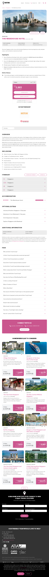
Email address (5, 508)
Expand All (42, 174)
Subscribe (24, 515)
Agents (22, 2)
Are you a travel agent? (30, 508)
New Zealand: (33, 325)
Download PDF (24, 92)
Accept (20, 573)
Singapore (8, 7)
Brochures (27, 2)
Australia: (17, 325)
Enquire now (25, 329)
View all (24, 488)
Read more (28, 100)
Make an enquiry (25, 96)
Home (3, 7)
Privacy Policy (23, 567)
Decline (28, 573)
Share (42, 32)
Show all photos (34, 32)
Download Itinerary (31, 174)
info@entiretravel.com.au (9, 540)
